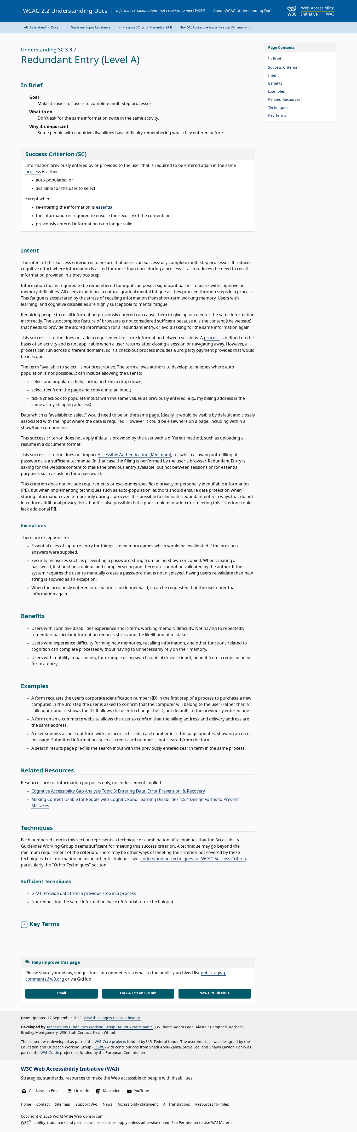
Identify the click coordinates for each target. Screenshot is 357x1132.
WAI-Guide (50, 1053)
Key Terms (277, 116)
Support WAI (86, 1104)
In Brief (274, 59)
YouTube (141, 1091)
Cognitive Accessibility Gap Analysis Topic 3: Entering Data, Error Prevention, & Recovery (118, 791)
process (33, 172)
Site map (62, 1104)
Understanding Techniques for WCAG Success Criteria (193, 859)
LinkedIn (81, 1091)
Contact (43, 1104)
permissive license (90, 1122)
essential (104, 207)
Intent (273, 76)
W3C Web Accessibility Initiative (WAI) (70, 1069)
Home (26, 1104)
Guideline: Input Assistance (90, 27)
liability (38, 1122)
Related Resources (284, 100)
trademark (56, 1122)
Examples (276, 91)
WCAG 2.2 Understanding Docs (65, 11)
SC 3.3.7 (67, 50)
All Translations (176, 1104)
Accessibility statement (138, 1104)
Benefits (275, 83)
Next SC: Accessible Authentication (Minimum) (213, 27)
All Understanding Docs (41, 27)
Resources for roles (212, 1104)
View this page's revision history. (112, 1018)
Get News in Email (45, 1091)
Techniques (278, 108)
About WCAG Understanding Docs (243, 11)
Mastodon (111, 1091)
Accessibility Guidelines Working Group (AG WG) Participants (100, 1027)
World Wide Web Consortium (78, 1116)
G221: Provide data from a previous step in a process (83, 893)
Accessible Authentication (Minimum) (134, 455)
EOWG (99, 1047)
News (107, 1104)
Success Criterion (283, 67)
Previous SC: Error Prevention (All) (147, 27)
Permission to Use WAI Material (206, 1122)
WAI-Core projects (110, 1042)
